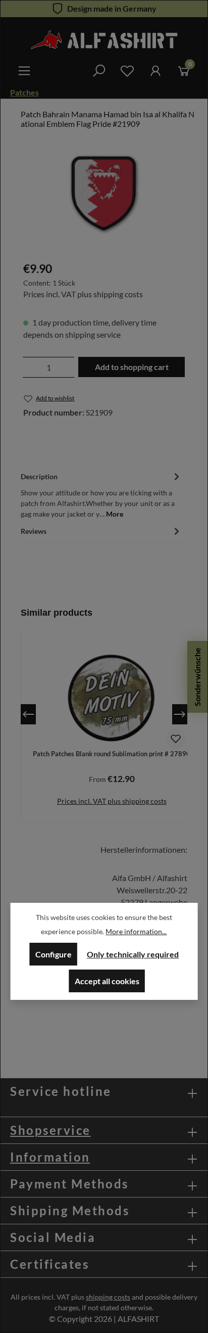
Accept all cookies (107, 981)
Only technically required (133, 954)
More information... (136, 931)
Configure (53, 954)
